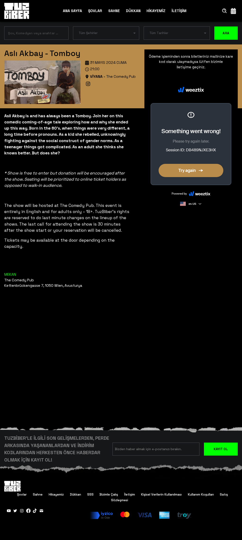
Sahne (38, 494)
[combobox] (33, 34)
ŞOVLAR (95, 11)
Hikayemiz (56, 494)
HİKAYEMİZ (156, 11)
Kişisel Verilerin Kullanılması (161, 494)
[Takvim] (233, 11)
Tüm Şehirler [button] (88, 33)
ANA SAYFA (72, 11)
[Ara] (224, 11)
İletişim (129, 494)
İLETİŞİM (179, 11)
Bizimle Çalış (108, 494)
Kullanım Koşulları (201, 494)
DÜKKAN (133, 11)
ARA (226, 33)
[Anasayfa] (16, 11)
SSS (90, 494)
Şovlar (22, 494)
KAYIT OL (221, 449)
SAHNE (114, 11)
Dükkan (75, 494)
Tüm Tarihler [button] (159, 33)
